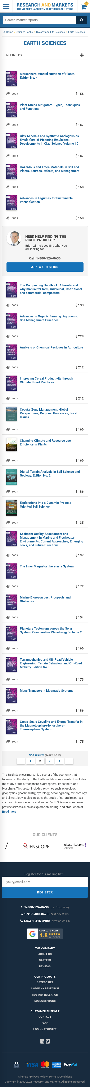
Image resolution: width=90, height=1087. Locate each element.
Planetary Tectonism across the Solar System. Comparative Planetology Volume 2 (51, 630)
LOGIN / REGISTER (45, 1029)
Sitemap (23, 1076)
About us (45, 954)
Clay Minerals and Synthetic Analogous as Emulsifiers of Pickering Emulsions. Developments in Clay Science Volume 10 (49, 139)
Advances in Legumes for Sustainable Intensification (46, 200)
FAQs (45, 1023)
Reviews (45, 966)
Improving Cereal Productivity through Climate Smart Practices (46, 380)
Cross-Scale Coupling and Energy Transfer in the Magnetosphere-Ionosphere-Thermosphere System (51, 725)
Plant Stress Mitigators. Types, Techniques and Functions (50, 107)
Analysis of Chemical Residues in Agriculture (51, 347)
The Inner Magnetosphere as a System (47, 566)
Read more (9, 811)
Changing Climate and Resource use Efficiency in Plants (45, 442)
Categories (45, 982)
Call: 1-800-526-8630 (45, 258)
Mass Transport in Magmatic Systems (46, 691)
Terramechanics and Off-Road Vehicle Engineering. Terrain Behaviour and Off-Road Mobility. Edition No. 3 (51, 663)
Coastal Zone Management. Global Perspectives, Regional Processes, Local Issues (48, 413)
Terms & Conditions (60, 1076)
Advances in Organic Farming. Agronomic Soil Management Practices (49, 318)
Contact (45, 1016)
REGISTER (45, 892)
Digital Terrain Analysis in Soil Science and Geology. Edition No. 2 (50, 473)
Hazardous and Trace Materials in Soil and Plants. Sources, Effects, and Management (49, 169)
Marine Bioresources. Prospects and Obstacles (45, 599)
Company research (45, 988)
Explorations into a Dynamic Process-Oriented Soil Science (46, 504)
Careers (45, 960)
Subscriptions (45, 1000)
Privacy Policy (38, 1076)
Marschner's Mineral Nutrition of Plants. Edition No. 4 (47, 76)
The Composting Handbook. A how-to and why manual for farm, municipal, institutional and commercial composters (51, 289)
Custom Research (45, 994)
